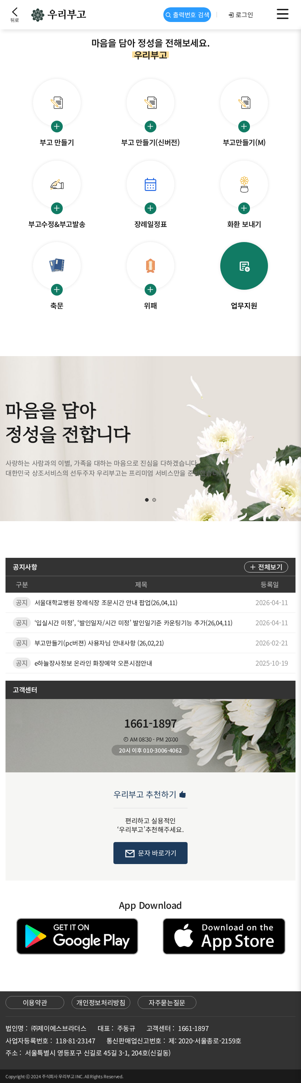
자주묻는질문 (167, 1002)
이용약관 (35, 1002)
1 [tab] (147, 500)
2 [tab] (154, 500)
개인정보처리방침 (101, 1002)
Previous (27, 438)
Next (273, 438)
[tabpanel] (150, 438)
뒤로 (14, 20)
